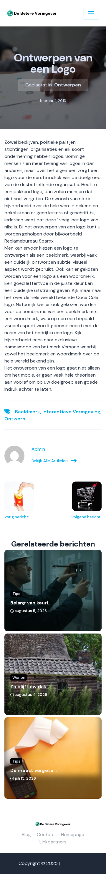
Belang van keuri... (31, 603)
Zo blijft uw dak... (30, 687)
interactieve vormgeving (71, 412)
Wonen (18, 677)
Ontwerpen (67, 85)
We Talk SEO (74, 863)
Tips (16, 593)
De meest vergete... (33, 770)
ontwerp (14, 419)
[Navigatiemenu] (91, 13)
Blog (26, 834)
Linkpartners (53, 842)
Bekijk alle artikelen (50, 460)
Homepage (72, 834)
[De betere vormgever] (32, 13)
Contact (46, 834)
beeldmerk (27, 412)
